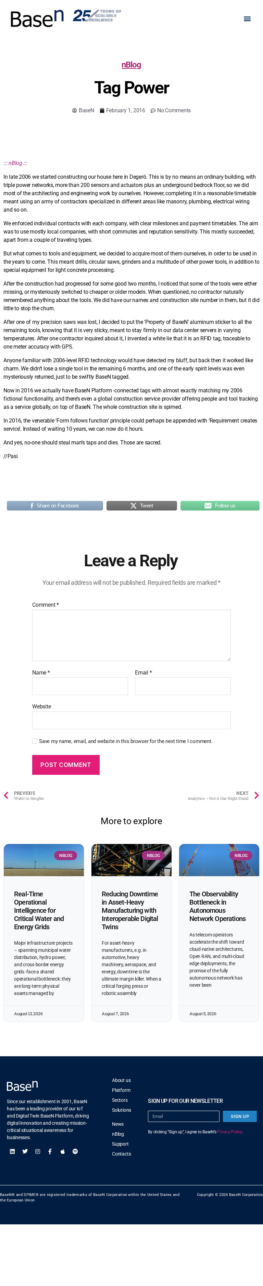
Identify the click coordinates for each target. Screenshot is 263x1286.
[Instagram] (37, 1151)
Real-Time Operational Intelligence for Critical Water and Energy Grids (39, 910)
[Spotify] (75, 1151)
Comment (45, 605)
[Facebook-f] (50, 1151)
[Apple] (62, 1151)
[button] (247, 18)
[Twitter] (25, 1151)
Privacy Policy (229, 1132)
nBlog (131, 65)
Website (41, 706)
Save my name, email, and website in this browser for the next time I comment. (126, 741)
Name (41, 673)
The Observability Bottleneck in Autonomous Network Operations (217, 906)
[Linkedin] (12, 1151)
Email (143, 673)
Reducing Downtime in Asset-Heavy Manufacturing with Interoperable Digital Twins (130, 910)
